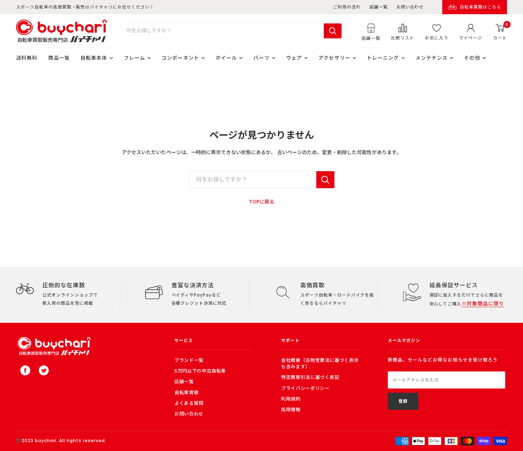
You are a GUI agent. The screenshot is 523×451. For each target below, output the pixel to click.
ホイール (226, 57)
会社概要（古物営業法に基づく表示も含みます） (320, 363)
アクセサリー (334, 57)
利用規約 (291, 399)
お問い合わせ (410, 7)
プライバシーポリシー (305, 388)
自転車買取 (186, 392)
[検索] (333, 30)
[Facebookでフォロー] (25, 370)
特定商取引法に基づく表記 (310, 377)
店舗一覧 (378, 7)
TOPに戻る (261, 201)
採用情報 (291, 409)
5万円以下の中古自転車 (200, 371)
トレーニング (383, 57)
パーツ (261, 57)
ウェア (294, 57)
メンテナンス (432, 57)
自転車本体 (93, 57)
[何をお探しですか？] (325, 179)
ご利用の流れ (347, 7)
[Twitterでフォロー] (44, 370)
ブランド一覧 (189, 360)
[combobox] (222, 30)
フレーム (134, 57)
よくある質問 (189, 403)
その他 (472, 57)
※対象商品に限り (482, 303)
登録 (403, 401)
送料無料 (26, 57)
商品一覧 (58, 57)
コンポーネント (180, 57)
